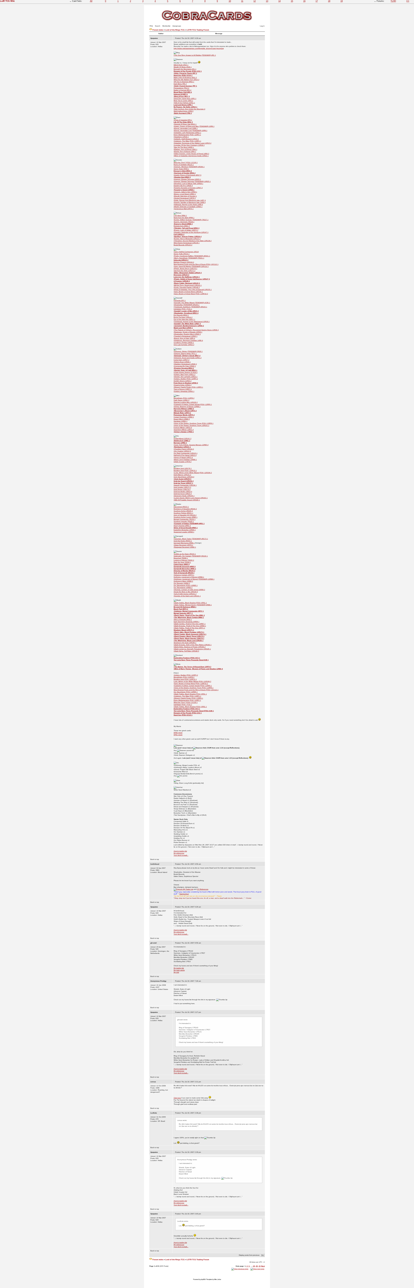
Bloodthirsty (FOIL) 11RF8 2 (184, 398)
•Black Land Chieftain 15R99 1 (185, 459)
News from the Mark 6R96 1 (184, 217)
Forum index (158, 30)
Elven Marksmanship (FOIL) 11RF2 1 (187, 135)
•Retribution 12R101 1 (182, 447)
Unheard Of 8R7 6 (181, 94)
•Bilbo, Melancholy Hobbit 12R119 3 (188, 273)
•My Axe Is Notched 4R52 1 (184, 82)
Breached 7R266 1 (181, 558)
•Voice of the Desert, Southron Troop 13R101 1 (191, 425)
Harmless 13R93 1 (180, 421)
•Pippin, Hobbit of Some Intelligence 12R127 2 (192, 279)
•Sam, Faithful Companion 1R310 (186, 252)
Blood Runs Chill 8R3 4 (183, 92)
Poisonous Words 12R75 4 (184, 415)
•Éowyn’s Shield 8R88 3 (183, 224)
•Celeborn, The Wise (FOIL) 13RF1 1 (187, 141)
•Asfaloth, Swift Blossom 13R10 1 (186, 139)
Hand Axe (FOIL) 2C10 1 (183, 75)
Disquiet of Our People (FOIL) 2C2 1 (188, 71)
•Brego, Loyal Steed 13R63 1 (185, 194)
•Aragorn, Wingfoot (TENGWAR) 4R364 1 (189, 167)
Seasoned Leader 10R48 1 (184, 532)
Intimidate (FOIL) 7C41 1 (183, 309)
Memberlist (166, 26)
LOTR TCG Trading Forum (198, 30)
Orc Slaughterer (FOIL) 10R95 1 (186, 585)
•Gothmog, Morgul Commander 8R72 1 (189, 611)
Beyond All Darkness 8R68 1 (185, 607)
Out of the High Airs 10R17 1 (184, 319)
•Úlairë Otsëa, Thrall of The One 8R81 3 (189, 615)
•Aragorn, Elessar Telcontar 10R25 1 (187, 179)
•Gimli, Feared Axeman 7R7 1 (185, 86)
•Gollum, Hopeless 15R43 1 (184, 391)
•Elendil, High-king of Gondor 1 (185, 196)
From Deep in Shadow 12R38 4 (186, 383)
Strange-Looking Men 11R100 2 (186, 402)
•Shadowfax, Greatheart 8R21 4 (186, 313)
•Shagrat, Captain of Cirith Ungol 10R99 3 (189, 590)
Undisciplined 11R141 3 (182, 438)
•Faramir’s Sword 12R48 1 (184, 190)
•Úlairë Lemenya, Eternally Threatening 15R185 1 (192, 649)
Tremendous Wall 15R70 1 (184, 209)
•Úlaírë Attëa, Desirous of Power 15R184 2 (190, 647)
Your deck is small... (181, 855)
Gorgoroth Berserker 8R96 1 (185, 568)
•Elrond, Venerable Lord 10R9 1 (186, 128)
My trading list (179, 968)
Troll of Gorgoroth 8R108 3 (184, 573)
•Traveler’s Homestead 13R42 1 (185, 336)
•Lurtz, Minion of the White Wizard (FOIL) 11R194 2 (193, 473)
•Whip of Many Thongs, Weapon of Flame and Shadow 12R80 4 (198, 669)
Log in (262, 26)
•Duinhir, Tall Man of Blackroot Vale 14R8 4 (190, 202)
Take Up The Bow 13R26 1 (184, 147)
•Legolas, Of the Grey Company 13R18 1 (189, 145)
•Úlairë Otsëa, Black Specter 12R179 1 (189, 638)
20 (257, 1266)
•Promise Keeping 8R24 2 (184, 368)
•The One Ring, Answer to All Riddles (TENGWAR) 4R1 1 (195, 55)
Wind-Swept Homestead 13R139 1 (187, 243)
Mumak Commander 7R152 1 (185, 519)
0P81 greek (178, 735)
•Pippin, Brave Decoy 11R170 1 (185, 268)
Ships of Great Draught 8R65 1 (186, 528)
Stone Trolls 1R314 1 (182, 254)
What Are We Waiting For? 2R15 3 (186, 79)
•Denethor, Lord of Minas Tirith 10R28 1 (188, 183)
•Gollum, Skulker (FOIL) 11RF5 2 (186, 379)
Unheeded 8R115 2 (181, 260)
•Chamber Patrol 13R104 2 (184, 449)
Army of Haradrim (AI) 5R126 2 (185, 515)
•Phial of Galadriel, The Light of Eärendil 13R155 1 (193, 289)
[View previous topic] (240, 1269)
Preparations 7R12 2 (181, 88)
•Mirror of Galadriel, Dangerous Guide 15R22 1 (191, 156)
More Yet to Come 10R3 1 (183, 100)
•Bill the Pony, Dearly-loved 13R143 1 (188, 285)
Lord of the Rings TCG (175, 30)
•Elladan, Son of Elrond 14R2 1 (185, 149)
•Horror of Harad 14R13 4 (183, 457)
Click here (177, 1098)
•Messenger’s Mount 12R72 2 (185, 411)
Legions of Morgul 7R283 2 (184, 560)
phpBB (203, 1279)
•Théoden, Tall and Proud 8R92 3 (186, 228)
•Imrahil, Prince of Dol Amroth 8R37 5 (187, 175)
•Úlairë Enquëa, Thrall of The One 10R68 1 (190, 626)
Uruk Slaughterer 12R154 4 (184, 477)
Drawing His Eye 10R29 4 (183, 185)
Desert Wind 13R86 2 (182, 419)
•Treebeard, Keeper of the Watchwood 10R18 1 (192, 321)
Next (263, 1266)
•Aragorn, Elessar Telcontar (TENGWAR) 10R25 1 (192, 181)
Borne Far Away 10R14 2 (183, 317)
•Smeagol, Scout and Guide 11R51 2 (188, 358)
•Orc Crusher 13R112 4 (182, 451)
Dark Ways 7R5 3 (180, 84)
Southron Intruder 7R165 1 (184, 521)
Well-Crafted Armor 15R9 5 (183, 111)
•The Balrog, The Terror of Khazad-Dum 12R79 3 (192, 667)
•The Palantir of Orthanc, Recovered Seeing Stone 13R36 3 (196, 330)
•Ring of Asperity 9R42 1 (183, 619)
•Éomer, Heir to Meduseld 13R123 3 (187, 239)
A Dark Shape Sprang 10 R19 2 (185, 372)
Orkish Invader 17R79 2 (182, 462)
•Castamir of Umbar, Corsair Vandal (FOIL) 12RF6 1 (193, 404)
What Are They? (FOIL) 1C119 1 (186, 162)
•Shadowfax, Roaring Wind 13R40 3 (187, 334)
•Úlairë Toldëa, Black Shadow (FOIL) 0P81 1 (190, 603)
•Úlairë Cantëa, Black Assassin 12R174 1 (190, 634)
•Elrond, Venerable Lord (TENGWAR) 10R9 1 (190, 130)
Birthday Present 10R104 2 (184, 262)
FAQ (151, 26)
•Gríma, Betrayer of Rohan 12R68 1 (187, 406)
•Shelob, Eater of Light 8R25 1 (185, 370)
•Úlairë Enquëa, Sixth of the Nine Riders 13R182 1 (193, 645)
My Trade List (188, 889)
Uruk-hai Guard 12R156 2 (184, 481)
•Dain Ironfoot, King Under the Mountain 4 (189, 109)
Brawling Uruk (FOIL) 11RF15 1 (185, 470)
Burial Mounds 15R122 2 (183, 245)
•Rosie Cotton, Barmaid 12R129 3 (187, 283)
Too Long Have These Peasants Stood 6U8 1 (191, 660)
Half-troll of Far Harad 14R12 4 (185, 455)
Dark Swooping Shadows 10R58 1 (186, 622)
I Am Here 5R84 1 (180, 215)
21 (260, 1266)
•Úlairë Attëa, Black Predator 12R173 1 (189, 632)
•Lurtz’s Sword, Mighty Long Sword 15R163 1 (191, 498)
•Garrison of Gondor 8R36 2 (185, 173)
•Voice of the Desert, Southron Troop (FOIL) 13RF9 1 (193, 423)
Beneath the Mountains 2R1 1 (185, 69)
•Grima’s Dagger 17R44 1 (184, 432)
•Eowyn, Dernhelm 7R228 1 (184, 222)
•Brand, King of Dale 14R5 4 (184, 338)
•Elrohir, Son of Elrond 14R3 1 (185, 151)
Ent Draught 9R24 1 (181, 315)
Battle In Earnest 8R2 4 (182, 90)
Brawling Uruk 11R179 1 (183, 468)
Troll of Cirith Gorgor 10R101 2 (185, 594)
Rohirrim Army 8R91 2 (182, 226)
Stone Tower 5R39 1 (181, 169)
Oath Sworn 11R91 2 (181, 400)
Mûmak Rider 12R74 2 (182, 413)
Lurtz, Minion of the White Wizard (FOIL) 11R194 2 (192, 681)
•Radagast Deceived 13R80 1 (185, 547)
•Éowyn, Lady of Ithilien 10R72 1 (186, 230)
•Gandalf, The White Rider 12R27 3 (187, 324)
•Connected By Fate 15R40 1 (185, 366)
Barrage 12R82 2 (180, 443)
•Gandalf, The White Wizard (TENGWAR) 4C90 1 (192, 302)
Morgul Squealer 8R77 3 (183, 613)
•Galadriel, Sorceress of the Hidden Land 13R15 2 (192, 143)
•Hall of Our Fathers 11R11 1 (184, 103)
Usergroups (176, 26)
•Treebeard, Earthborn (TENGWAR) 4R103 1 (190, 307)
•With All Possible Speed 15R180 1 (187, 500)
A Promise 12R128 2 (182, 281)
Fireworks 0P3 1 (180, 300)
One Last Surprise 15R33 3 (184, 345)
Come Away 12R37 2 (181, 360)
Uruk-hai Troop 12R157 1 (183, 483)
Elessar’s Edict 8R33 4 (183, 171)
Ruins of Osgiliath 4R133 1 (184, 164)
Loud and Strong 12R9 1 (183, 105)
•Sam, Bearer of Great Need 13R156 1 (188, 292)
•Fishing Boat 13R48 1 (182, 362)
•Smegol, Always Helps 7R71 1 (185, 353)
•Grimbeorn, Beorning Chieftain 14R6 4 (188, 340)
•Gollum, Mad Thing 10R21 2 (184, 374)
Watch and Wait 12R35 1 (183, 328)
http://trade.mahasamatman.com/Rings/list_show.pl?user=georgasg (199, 48)
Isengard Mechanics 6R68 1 (184, 543)
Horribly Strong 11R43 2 (182, 381)
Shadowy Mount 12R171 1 (184, 630)
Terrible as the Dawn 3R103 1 (185, 554)
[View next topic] (257, 1269)
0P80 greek (178, 733)
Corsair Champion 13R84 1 (184, 417)
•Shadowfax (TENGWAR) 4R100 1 (186, 305)
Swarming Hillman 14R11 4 (184, 430)
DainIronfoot (184, 894)
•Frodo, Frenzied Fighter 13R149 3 (187, 287)
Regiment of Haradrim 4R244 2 (185, 509)
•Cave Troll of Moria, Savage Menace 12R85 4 (191, 445)
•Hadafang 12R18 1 (181, 137)
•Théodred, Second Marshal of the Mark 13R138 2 (193, 241)
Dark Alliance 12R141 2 (182, 475)
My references (179, 853)
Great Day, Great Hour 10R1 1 (185, 98)
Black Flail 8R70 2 (181, 609)
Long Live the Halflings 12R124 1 (187, 277)
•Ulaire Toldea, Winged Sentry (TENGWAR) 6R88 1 (193, 605)
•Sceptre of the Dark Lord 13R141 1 (187, 596)
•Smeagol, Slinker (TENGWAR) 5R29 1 (188, 351)
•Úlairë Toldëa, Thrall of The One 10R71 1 (189, 628)
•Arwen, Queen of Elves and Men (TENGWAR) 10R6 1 (194, 126)
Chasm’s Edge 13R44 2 (182, 385)
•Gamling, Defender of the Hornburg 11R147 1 (191, 232)
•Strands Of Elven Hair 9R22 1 (185, 124)
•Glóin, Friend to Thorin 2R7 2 (185, 73)
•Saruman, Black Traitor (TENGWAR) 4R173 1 (191, 539)
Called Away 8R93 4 (182, 564)
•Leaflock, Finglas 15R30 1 (184, 342)
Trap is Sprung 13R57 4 (183, 389)
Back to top (154, 859)
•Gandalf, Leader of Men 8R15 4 (186, 311)
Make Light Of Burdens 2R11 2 (185, 77)
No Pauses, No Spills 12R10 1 (185, 107)
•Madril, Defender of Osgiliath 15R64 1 (188, 207)
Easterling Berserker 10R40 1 (185, 530)
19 (254, 1266)
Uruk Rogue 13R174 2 (182, 489)
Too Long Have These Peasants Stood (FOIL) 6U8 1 (194, 711)
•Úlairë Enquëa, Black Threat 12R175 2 (189, 636)
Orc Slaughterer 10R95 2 (183, 587)
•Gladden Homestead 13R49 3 (185, 364)
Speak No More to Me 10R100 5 (186, 592)
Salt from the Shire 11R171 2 (184, 270)
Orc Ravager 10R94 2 (182, 583)
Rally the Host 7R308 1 (182, 562)
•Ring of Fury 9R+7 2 (182, 96)
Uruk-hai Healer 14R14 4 (183, 491)
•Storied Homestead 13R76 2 (185, 198)
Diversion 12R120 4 (181, 275)
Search (157, 26)
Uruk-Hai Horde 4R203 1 (183, 541)
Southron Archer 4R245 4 (183, 511)
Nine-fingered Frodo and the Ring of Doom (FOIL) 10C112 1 (196, 264)
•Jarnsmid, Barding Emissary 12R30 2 (189, 326)
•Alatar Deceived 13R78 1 (183, 545)
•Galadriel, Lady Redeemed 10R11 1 (187, 132)
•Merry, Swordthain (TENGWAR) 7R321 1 (189, 258)
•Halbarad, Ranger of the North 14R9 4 (188, 204)
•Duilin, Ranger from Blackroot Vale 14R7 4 (190, 200)
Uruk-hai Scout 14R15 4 (183, 494)
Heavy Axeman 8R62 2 (182, 526)
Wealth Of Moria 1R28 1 (183, 67)
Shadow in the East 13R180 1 (185, 643)
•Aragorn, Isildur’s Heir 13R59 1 (185, 192)
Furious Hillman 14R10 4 (183, 427)
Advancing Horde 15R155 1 (184, 496)
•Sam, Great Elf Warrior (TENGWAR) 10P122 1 (191, 266)
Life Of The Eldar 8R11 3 (183, 122)
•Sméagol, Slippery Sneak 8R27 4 (187, 356)
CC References (202, 889)
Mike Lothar (217, 1279)
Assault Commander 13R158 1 (185, 485)
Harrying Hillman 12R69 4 (184, 409)
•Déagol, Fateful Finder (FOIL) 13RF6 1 (188, 387)
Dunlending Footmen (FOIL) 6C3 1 (187, 658)
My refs (176, 972)
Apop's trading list (180, 851)
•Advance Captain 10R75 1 (184, 575)
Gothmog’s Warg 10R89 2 (183, 581)
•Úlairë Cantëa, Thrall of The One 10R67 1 (190, 624)
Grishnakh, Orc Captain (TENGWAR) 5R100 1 (191, 556)
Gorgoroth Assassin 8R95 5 (185, 566)
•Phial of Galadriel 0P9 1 (183, 120)
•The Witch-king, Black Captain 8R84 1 (189, 617)
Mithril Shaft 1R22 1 (181, 65)
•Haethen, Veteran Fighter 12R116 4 (188, 236)
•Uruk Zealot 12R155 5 (182, 479)
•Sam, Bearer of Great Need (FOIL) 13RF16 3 (191, 294)
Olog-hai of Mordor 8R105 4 (184, 571)
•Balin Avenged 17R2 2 (183, 113)
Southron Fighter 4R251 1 (183, 513)
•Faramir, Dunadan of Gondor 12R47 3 (188, 188)
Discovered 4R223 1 (181, 507)
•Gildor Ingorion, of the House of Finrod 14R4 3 (191, 153)
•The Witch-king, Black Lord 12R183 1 (188, 640)
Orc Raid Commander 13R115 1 (185, 453)
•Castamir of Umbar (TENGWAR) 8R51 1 (189, 523)
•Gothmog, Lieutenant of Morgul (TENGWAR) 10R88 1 (194, 579)
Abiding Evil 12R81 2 (182, 441)
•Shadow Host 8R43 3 (182, 177)
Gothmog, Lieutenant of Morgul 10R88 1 (189, 577)
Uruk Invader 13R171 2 (182, 487)
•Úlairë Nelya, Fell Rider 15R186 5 (186, 651)
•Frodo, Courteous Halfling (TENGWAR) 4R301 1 (192, 256)
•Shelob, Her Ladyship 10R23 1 (185, 377)
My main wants (179, 970)
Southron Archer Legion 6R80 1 (185, 517)
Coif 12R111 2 (179, 234)
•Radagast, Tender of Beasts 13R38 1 (188, 332)
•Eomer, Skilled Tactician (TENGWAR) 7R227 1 (191, 220)
